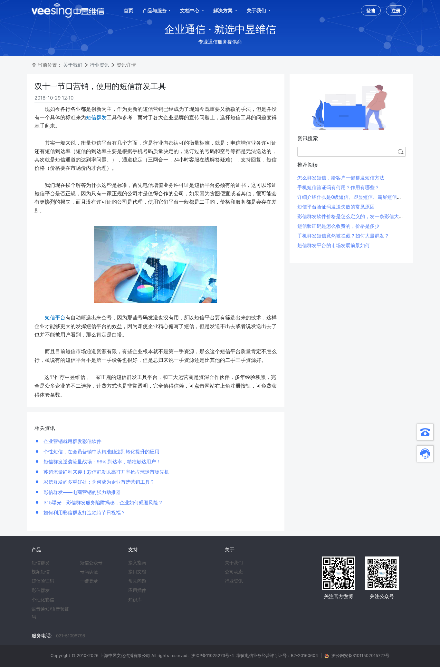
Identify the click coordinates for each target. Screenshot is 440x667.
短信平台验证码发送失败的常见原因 (336, 207)
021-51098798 (70, 635)
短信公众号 (91, 562)
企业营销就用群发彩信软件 (71, 441)
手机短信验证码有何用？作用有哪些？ (338, 187)
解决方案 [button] (223, 10)
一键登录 (89, 581)
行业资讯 (99, 65)
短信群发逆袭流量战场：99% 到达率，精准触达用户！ (101, 462)
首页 (128, 10)
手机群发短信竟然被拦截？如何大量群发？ (343, 236)
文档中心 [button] (190, 10)
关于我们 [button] (257, 10)
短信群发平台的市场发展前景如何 (333, 245)
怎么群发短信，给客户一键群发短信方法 (340, 178)
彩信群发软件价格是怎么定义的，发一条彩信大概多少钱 (357, 216)
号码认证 (89, 571)
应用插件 (137, 590)
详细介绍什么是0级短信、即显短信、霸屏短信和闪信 (354, 197)
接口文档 (137, 571)
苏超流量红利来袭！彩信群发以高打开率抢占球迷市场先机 (105, 472)
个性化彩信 (43, 599)
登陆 (370, 10)
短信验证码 (43, 581)
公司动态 (234, 571)
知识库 (135, 599)
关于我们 (72, 65)
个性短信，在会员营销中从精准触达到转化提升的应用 (100, 452)
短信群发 (41, 562)
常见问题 (137, 581)
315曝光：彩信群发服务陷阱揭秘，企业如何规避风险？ (102, 502)
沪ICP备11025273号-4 (212, 655)
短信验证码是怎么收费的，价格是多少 (338, 226)
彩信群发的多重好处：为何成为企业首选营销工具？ (98, 482)
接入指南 (137, 562)
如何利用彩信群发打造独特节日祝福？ (84, 512)
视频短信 (41, 571)
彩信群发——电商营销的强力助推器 (81, 492)
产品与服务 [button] (155, 10)
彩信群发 (41, 590)
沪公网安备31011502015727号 (360, 655)
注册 (395, 10)
